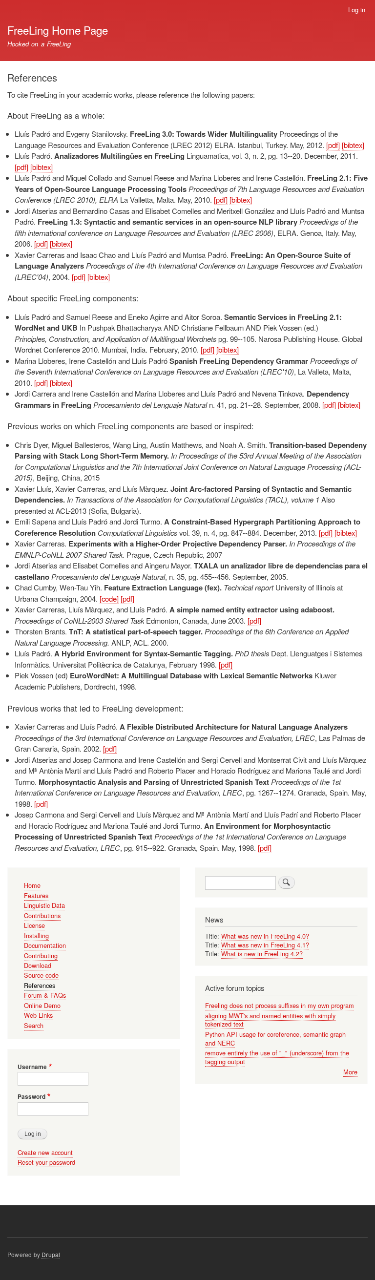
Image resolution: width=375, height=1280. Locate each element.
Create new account (45, 1152)
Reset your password (46, 1162)
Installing (36, 935)
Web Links (38, 1015)
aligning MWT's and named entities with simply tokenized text (270, 1020)
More (350, 1071)
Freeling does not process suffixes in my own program (279, 1005)
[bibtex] (353, 145)
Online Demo (42, 1005)
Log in (356, 9)
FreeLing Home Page (57, 30)
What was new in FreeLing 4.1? (265, 944)
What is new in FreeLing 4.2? (262, 953)
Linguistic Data (44, 905)
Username (32, 1067)
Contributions (42, 915)
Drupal (51, 1254)
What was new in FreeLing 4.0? (265, 936)
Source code (41, 975)
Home (32, 885)
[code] (109, 598)
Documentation (45, 945)
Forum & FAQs (45, 995)
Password (31, 1097)
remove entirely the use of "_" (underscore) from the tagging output (277, 1057)
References (39, 985)
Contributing (41, 955)
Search (33, 1025)
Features (36, 895)
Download (37, 965)
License (34, 925)
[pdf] (333, 145)
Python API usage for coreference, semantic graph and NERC (275, 1038)
